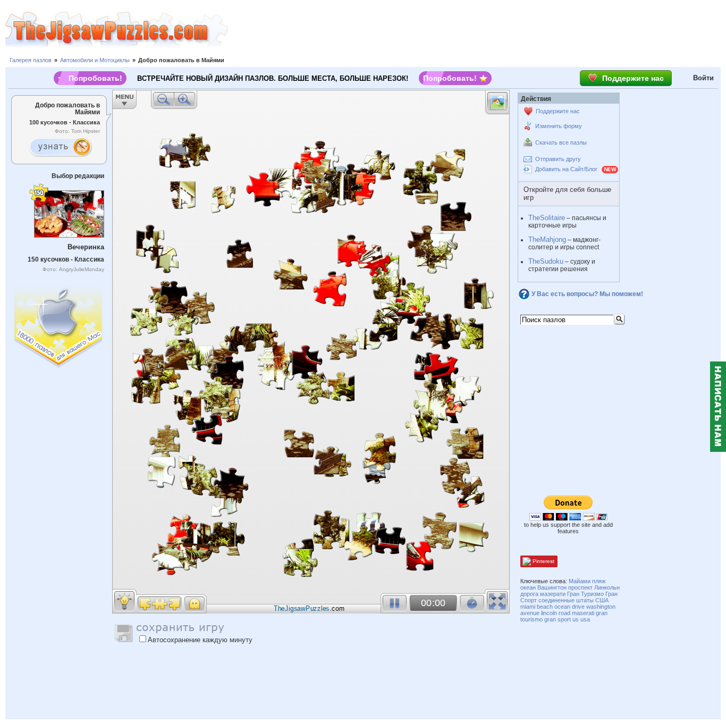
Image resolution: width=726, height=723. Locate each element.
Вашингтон (552, 587)
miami (527, 606)
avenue (529, 613)
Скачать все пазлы (561, 142)
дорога (529, 594)
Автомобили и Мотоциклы (95, 60)
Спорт (528, 600)
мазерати (552, 594)
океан (528, 587)
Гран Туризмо (585, 594)
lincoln (549, 613)
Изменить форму (558, 126)
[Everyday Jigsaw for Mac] (59, 324)
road (564, 613)
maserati (583, 613)
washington (600, 606)
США (602, 600)
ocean (562, 606)
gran (550, 619)
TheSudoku (545, 261)
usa (585, 619)
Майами (579, 581)
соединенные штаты (566, 600)
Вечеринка (85, 247)
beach (545, 606)
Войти (703, 78)
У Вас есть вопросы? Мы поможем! (587, 294)
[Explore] (60, 147)
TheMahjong (547, 239)
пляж (598, 581)
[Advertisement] (477, 29)
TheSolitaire (546, 218)
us (575, 619)
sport (564, 619)
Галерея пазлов (31, 60)
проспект (580, 587)
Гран (611, 594)
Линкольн (607, 587)
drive (578, 606)
